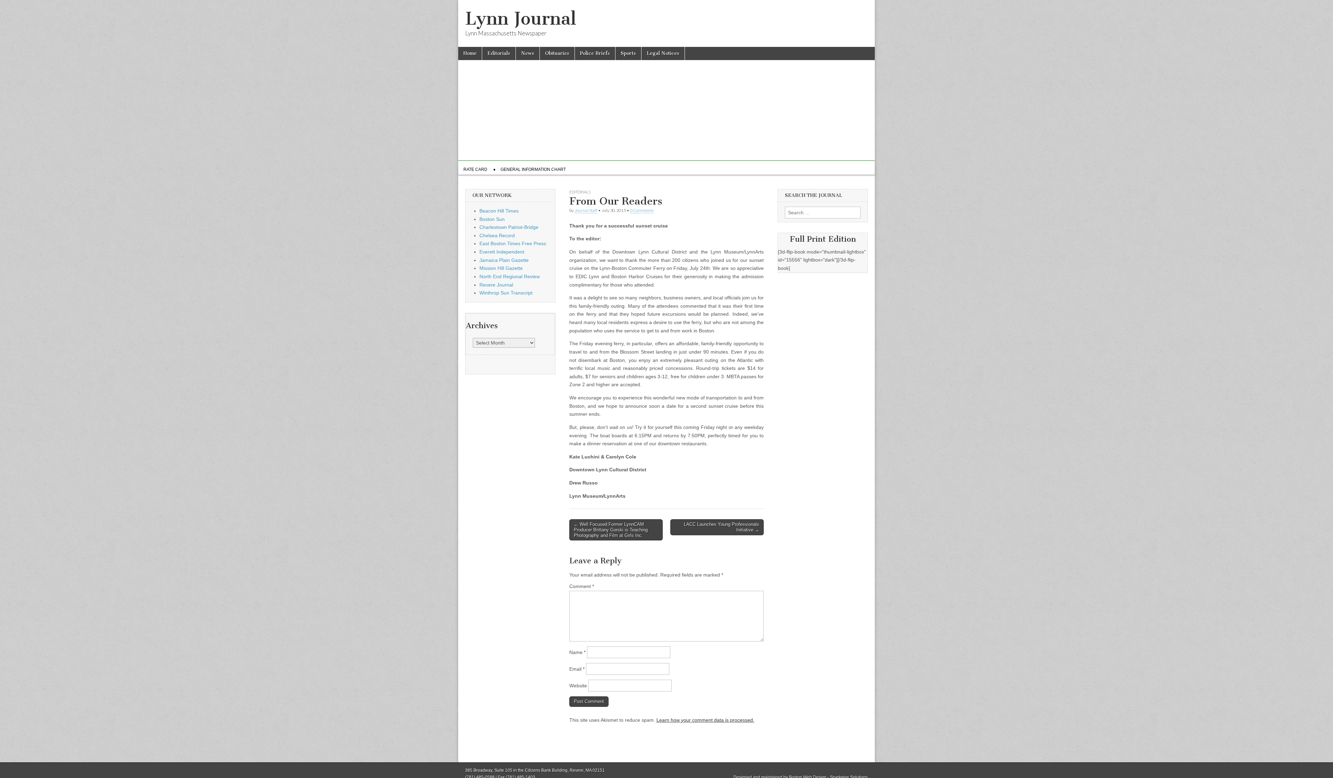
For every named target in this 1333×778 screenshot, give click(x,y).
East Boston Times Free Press (512, 243)
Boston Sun (492, 219)
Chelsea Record (497, 235)
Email (577, 669)
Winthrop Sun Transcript (506, 293)
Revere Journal (496, 285)
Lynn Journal (520, 18)
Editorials (498, 53)
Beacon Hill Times (499, 211)
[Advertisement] (666, 112)
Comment (581, 586)
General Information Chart (533, 169)
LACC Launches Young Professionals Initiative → (721, 527)
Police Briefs (595, 53)
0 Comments (642, 210)
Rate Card (475, 169)
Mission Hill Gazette (501, 268)
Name (577, 652)
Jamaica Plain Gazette (504, 260)
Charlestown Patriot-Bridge (508, 227)
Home (470, 53)
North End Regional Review (509, 276)
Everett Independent (501, 252)
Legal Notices (663, 53)
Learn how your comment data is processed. (705, 720)
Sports (628, 53)
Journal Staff (586, 210)
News (527, 53)
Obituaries (557, 53)
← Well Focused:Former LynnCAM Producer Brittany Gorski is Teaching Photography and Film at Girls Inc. (611, 530)
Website (578, 685)
